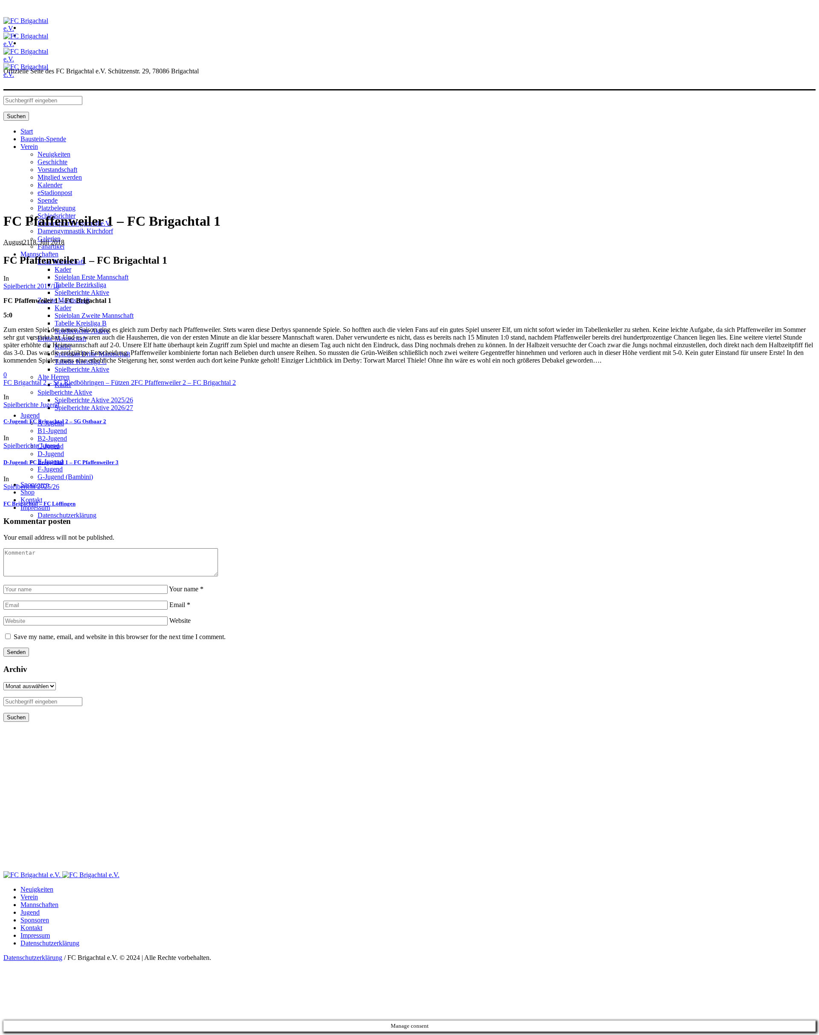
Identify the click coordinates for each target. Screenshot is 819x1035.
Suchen (16, 116)
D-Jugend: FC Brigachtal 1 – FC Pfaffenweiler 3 (61, 462)
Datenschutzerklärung (49, 943)
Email (179, 604)
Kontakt (31, 927)
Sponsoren (34, 920)
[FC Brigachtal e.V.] (61, 874)
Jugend (30, 912)
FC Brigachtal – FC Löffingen (39, 503)
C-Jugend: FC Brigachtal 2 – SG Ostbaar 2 (54, 421)
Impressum (35, 935)
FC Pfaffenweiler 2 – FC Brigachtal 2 (185, 382)
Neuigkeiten (36, 889)
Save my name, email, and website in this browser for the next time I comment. (120, 636)
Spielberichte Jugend (31, 404)
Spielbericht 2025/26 (31, 486)
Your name (186, 589)
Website (180, 620)
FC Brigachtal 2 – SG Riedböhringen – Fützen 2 (68, 382)
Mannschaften (39, 904)
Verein (29, 897)
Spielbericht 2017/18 (31, 286)
